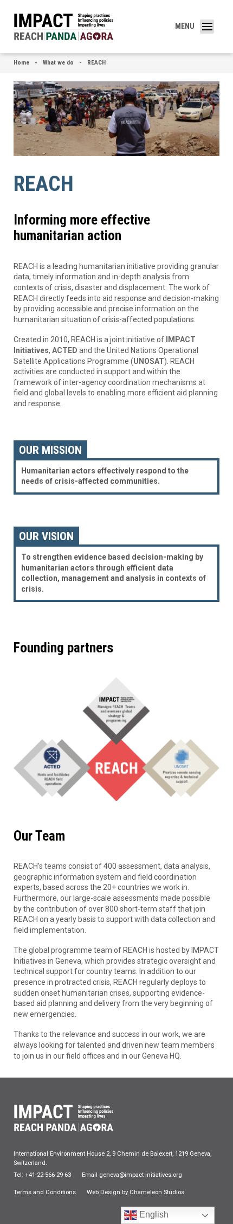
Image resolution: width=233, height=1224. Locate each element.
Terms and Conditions (45, 1192)
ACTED (65, 350)
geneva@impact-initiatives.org (140, 1174)
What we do (58, 62)
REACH (96, 62)
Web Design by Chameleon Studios (135, 1192)
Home (21, 62)
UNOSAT (148, 361)
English (153, 1214)
